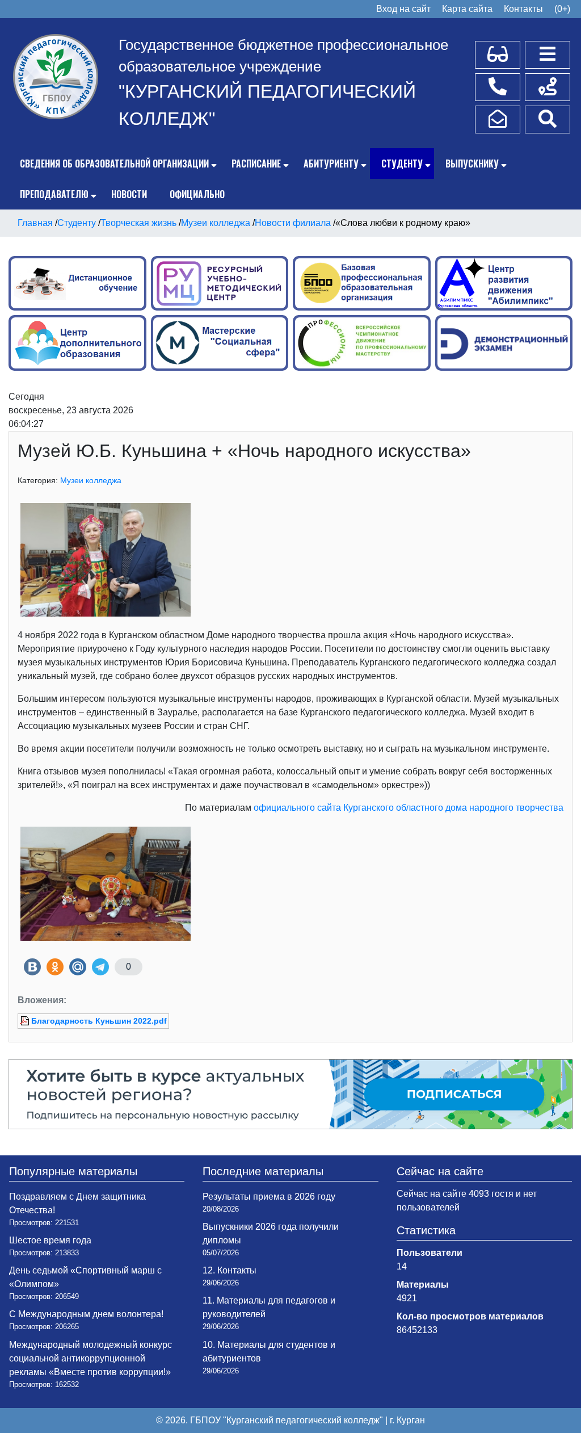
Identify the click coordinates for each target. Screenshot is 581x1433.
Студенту (402, 163)
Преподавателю (54, 194)
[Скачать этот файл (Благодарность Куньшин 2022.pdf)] (25, 1020)
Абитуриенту (331, 163)
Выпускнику (472, 163)
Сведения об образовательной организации (114, 163)
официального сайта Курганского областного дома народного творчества (408, 807)
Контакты (523, 9)
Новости (129, 194)
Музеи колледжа (90, 480)
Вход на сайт (403, 9)
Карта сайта (467, 9)
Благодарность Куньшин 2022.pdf (99, 1020)
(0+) (562, 9)
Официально (197, 194)
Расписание (256, 163)
